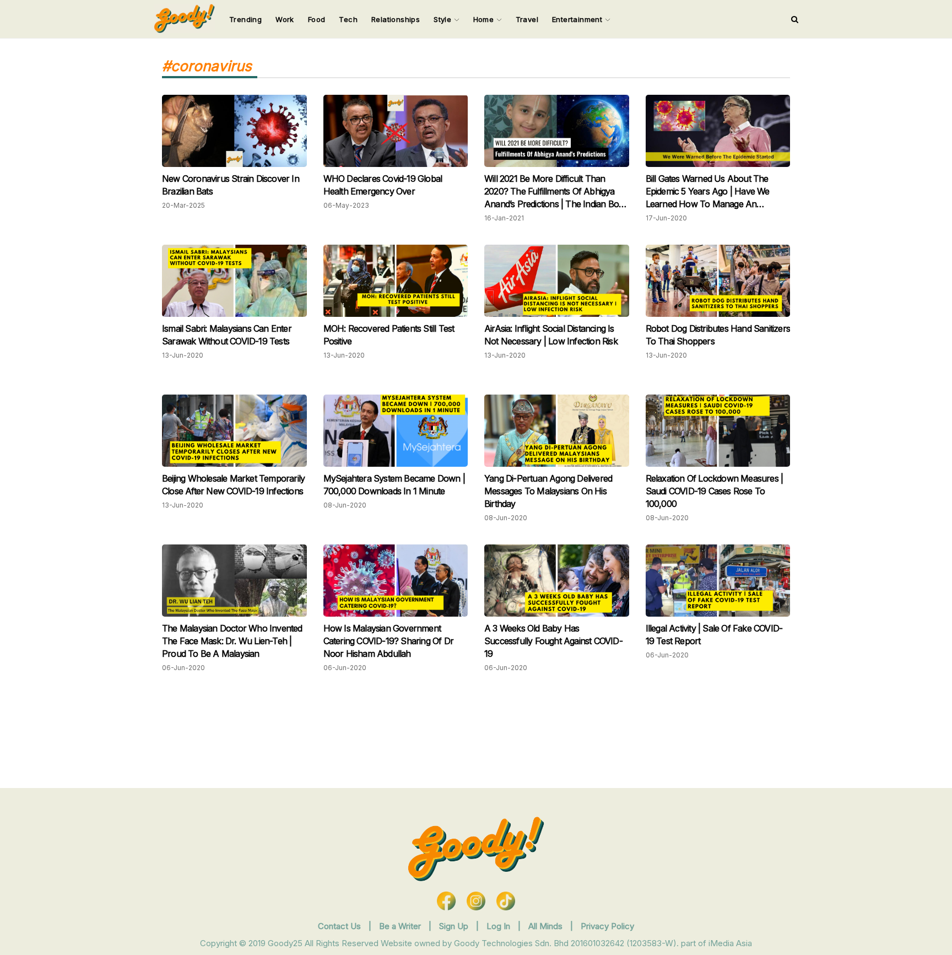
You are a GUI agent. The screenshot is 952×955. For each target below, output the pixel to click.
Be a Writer (400, 926)
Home (484, 19)
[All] (794, 19)
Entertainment (578, 19)
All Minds (546, 926)
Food (317, 19)
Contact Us (339, 926)
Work (284, 19)
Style (443, 19)
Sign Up (454, 926)
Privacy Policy (607, 926)
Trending (245, 19)
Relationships (395, 19)
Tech (348, 19)
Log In (499, 926)
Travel (527, 19)
